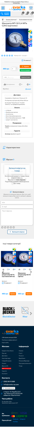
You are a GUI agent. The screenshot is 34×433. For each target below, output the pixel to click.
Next (31, 272)
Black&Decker (9, 316)
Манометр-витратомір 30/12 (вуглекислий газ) (8, 274)
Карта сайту (5, 342)
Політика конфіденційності (9, 340)
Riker (25, 316)
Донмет (28, 89)
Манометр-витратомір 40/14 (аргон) (24, 274)
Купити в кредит (25, 70)
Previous (3, 272)
